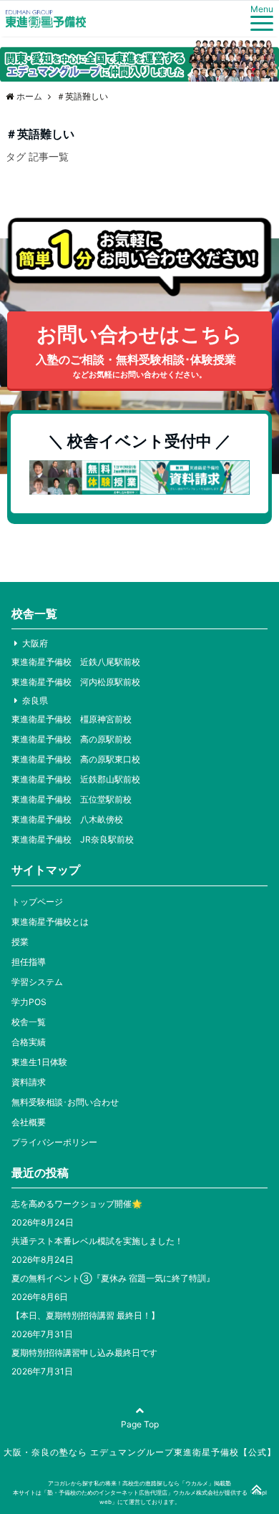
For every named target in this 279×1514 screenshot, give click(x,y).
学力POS (28, 1001)
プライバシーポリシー (54, 1142)
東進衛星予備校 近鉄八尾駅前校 (75, 661)
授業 (20, 941)
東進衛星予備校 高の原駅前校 (71, 739)
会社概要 (28, 1122)
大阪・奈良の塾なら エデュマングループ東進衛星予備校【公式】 (140, 1452)
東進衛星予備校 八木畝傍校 (67, 819)
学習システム (37, 981)
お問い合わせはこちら (139, 350)
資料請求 (28, 1082)
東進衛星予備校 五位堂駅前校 (71, 799)
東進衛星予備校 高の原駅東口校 (75, 759)
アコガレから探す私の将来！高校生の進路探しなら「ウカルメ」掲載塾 (139, 1483)
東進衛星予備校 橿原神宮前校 (71, 719)
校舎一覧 (28, 1021)
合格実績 (28, 1042)
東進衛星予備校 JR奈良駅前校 (72, 839)
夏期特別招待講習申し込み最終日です (84, 1352)
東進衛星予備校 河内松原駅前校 (75, 681)
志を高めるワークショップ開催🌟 (76, 1203)
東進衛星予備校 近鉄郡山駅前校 (75, 779)
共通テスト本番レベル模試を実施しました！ (97, 1241)
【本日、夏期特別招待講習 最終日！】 (85, 1315)
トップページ (37, 901)
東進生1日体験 (39, 1062)
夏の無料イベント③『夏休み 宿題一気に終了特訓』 (113, 1278)
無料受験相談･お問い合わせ (65, 1102)
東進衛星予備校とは (50, 921)
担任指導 (28, 961)
